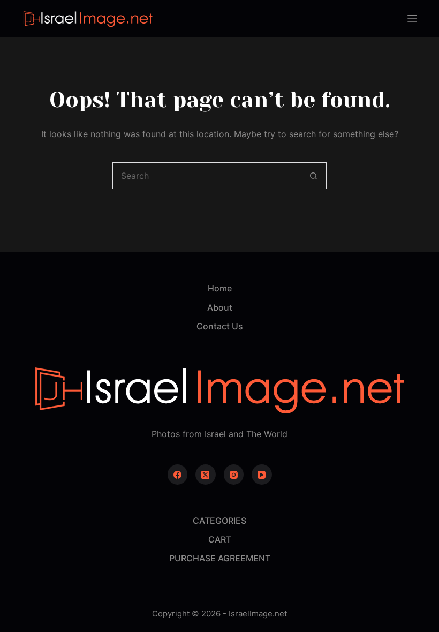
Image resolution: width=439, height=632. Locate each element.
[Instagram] (234, 474)
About (219, 307)
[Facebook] (178, 474)
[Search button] (313, 176)
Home (220, 288)
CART (219, 539)
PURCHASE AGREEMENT (219, 558)
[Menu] (412, 19)
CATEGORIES (219, 520)
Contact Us (219, 326)
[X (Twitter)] (205, 474)
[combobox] (206, 175)
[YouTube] (262, 474)
